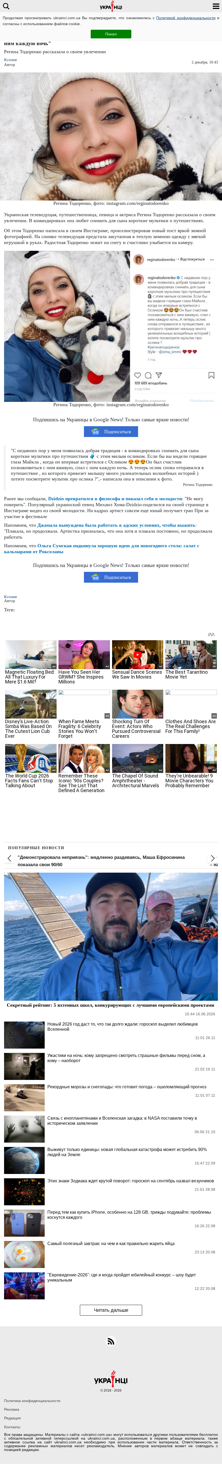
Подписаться (117, 431)
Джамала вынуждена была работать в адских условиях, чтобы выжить (116, 525)
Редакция (12, 1418)
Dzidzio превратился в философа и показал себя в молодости (115, 498)
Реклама (11, 1409)
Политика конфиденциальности (32, 1401)
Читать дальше (111, 1310)
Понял (111, 34)
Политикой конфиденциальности (185, 18)
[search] (6, 6)
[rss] (111, 1341)
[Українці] (111, 6)
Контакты (12, 1427)
